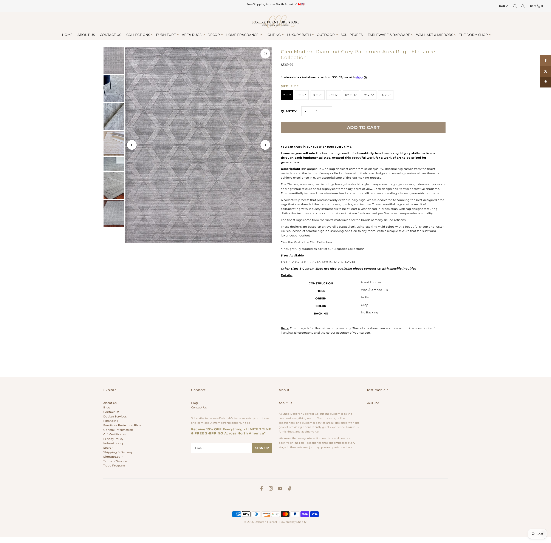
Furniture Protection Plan (122, 425)
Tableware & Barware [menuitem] (389, 35)
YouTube (373, 403)
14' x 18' (386, 95)
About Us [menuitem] (86, 35)
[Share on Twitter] (545, 71)
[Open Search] (515, 6)
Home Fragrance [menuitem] (242, 35)
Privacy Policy (113, 438)
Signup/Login (113, 456)
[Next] (265, 145)
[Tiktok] (289, 489)
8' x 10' (317, 95)
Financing (110, 420)
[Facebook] (261, 489)
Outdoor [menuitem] (326, 35)
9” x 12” (334, 95)
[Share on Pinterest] (545, 82)
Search (108, 447)
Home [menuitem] (67, 35)
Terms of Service (115, 461)
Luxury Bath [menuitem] (299, 35)
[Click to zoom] (265, 53)
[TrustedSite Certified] (275, 502)
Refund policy (113, 443)
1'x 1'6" (301, 95)
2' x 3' (287, 95)
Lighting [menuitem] (273, 35)
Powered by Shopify (293, 521)
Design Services (115, 416)
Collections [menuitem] (138, 35)
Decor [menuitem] (214, 35)
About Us (110, 403)
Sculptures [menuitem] (352, 35)
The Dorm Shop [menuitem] (473, 35)
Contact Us (111, 412)
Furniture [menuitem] (166, 35)
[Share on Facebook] (545, 60)
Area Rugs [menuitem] (191, 35)
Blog (106, 407)
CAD (502, 6)
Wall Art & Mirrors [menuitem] (434, 35)
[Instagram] (271, 489)
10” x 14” (351, 95)
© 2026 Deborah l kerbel (260, 521)
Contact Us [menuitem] (110, 35)
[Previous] (132, 145)
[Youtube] (280, 489)
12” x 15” (368, 95)
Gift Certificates (114, 434)
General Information (118, 429)
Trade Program (114, 465)
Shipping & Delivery (118, 452)
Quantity (289, 111)
